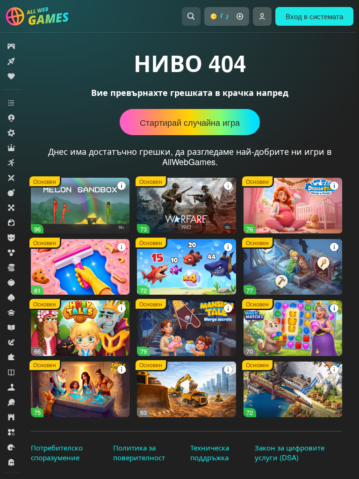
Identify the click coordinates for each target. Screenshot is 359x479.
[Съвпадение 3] (11, 432)
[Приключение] (11, 342)
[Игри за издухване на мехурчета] (11, 252)
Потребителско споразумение (57, 452)
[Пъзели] (11, 357)
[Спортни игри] (11, 402)
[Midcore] (11, 132)
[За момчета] (11, 237)
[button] (226, 16)
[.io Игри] (11, 117)
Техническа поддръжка (209, 452)
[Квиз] (11, 312)
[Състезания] (11, 447)
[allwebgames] (40, 16)
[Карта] (11, 297)
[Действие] (11, 192)
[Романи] (11, 372)
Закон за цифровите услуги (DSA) (289, 452)
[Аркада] (11, 162)
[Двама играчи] (11, 177)
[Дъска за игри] (11, 207)
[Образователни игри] (11, 327)
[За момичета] (11, 222)
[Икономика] (11, 267)
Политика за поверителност (139, 452)
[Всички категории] (11, 102)
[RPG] (11, 147)
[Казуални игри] (11, 282)
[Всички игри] (11, 46)
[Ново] (11, 61)
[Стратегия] (11, 417)
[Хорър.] (11, 462)
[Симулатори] (11, 387)
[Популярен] (11, 76)
